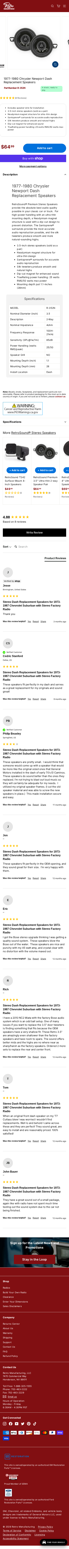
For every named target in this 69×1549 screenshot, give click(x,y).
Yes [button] (29, 621)
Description (10, 174)
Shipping (7, 1337)
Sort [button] (6, 546)
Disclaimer (30, 1530)
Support (7, 1342)
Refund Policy (10, 1356)
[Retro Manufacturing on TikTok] (35, 1423)
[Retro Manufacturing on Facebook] (10, 1423)
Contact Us (9, 1346)
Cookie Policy (46, 1530)
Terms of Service (12, 1530)
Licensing (39, 1534)
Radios (6, 1287)
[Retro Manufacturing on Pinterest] (28, 1423)
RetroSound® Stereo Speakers (33, 432)
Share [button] (43, 621)
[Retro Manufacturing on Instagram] (4, 1423)
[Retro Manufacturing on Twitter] (22, 1423)
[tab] (55, 559)
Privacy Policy (45, 1526)
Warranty (8, 1333)
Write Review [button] (34, 532)
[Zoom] (55, 64)
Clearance (8, 1297)
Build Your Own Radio (14, 1292)
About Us (8, 1328)
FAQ (5, 1351)
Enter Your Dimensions (15, 1301)
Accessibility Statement (16, 1538)
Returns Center (11, 1323)
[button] (17, 495)
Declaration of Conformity (17, 1534)
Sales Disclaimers (12, 1306)
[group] (34, 517)
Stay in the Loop (34, 1259)
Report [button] (36, 621)
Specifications (12, 421)
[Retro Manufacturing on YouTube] (16, 1423)
